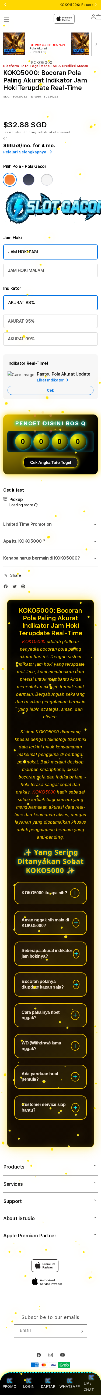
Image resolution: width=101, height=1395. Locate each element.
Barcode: (35, 96)
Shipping (30, 132)
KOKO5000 (34, 641)
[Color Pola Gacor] (9, 179)
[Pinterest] (24, 587)
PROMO (9, 1386)
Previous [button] (5, 5)
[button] (50, 524)
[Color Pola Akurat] (28, 180)
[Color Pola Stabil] (47, 180)
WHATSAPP (70, 1386)
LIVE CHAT (89, 1386)
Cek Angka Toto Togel (50, 462)
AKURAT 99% (21, 338)
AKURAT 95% (21, 321)
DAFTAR (48, 1386)
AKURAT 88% (21, 302)
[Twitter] (16, 587)
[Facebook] (7, 587)
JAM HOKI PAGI (23, 251)
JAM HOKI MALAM (26, 270)
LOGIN (29, 1386)
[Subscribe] (81, 1331)
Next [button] (96, 5)
